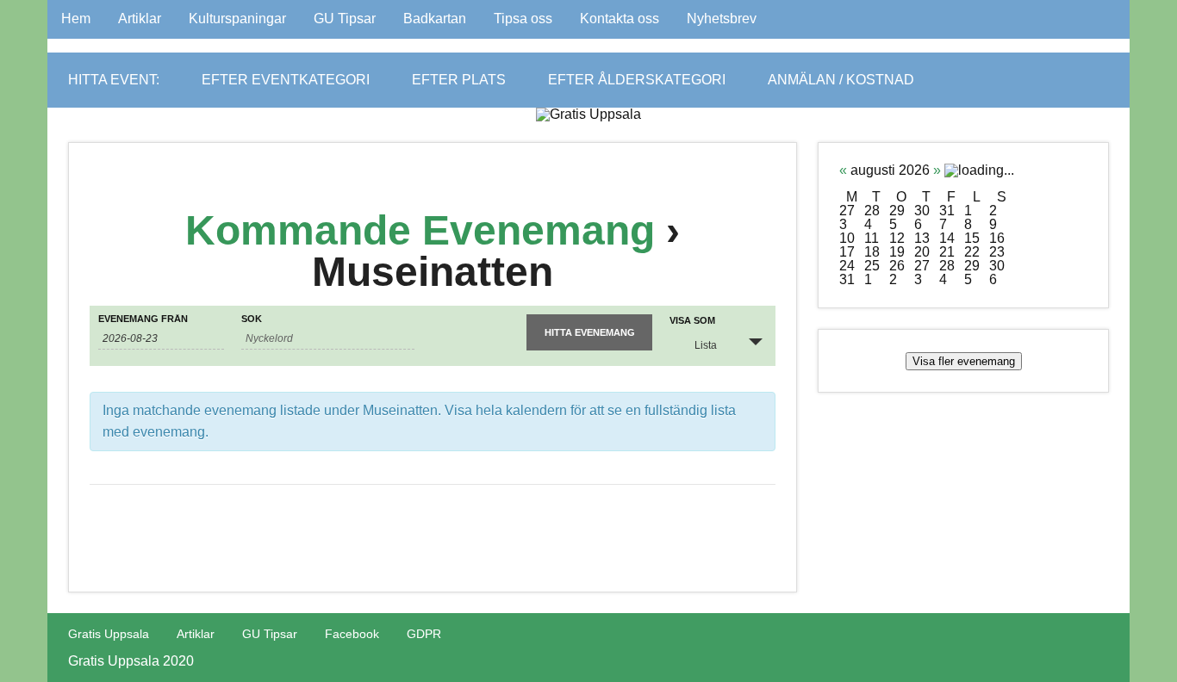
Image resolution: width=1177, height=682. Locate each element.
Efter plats (459, 79)
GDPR (424, 634)
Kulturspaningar (237, 18)
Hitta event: (113, 79)
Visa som (692, 321)
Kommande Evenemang (420, 230)
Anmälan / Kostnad (841, 79)
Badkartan (434, 18)
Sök (251, 319)
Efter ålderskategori (637, 79)
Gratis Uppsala (108, 634)
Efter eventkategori (286, 79)
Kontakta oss (619, 18)
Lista (705, 345)
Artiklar (139, 18)
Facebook (352, 634)
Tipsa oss (523, 18)
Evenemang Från (143, 319)
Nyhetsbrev (722, 18)
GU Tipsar (345, 18)
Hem (75, 18)
